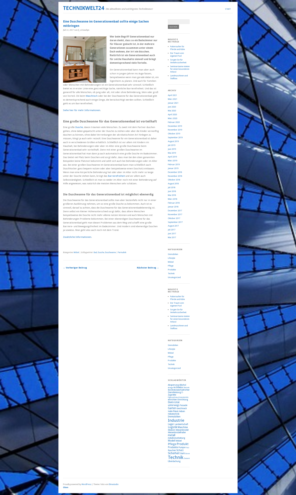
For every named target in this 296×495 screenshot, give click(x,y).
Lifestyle (171, 258)
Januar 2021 (173, 103)
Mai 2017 (172, 237)
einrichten (172, 399)
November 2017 (175, 214)
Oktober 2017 (174, 218)
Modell (171, 440)
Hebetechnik (173, 414)
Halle (170, 411)
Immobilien (173, 254)
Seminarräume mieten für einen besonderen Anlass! (180, 69)
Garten (172, 408)
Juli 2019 (171, 145)
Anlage (170, 388)
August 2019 (173, 141)
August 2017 (173, 226)
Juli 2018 (171, 187)
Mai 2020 (172, 110)
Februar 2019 (174, 164)
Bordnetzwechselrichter (179, 390)
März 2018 (172, 199)
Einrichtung (182, 399)
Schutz (180, 450)
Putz (187, 448)
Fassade (183, 405)
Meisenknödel (182, 430)
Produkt (183, 444)
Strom (187, 454)
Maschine (183, 427)
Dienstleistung (174, 392)
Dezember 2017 (175, 210)
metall (171, 435)
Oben (65, 487)
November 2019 (175, 130)
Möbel (76, 252)
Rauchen (172, 450)
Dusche (79, 127)
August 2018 (173, 183)
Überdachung (174, 461)
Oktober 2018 (174, 180)
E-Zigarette (175, 393)
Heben (182, 411)
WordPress (86, 484)
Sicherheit (174, 453)
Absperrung (173, 385)
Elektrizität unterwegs (174, 404)
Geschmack (182, 408)
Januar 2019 (173, 168)
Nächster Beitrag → (148, 267)
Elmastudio (114, 484)
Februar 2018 (174, 203)
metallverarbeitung (176, 438)
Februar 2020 (174, 122)
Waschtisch (92, 96)
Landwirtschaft (181, 424)
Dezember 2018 (175, 172)
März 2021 (172, 99)
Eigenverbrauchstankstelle (178, 397)
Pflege (170, 266)
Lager (171, 424)
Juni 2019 (172, 149)
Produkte (172, 269)
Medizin (171, 430)
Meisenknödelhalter (177, 432)
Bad (95, 252)
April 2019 (172, 157)
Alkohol (182, 385)
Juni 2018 (172, 191)
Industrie (176, 420)
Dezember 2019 (175, 126)
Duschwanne (110, 252)
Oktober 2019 (174, 133)
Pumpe (181, 447)
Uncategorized (174, 277)
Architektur (178, 387)
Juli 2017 (171, 230)
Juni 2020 (172, 107)
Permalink (122, 252)
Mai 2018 (172, 195)
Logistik (172, 427)
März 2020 (172, 118)
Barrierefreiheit (116, 176)
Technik (171, 273)
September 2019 (175, 137)
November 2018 (175, 176)
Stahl (182, 453)
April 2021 (172, 95)
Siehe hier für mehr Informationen (81, 110)
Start (228, 9)
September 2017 (175, 222)
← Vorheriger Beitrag (75, 267)
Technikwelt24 (83, 8)
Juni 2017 (172, 233)
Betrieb (186, 388)
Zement (187, 458)
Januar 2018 (173, 207)
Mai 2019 (172, 153)
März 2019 (172, 160)
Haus (175, 411)
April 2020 (172, 114)
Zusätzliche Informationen (77, 237)
